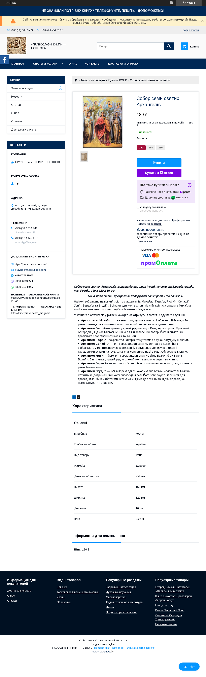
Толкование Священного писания (78, 592)
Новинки (62, 587)
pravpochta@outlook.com (30, 269)
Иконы (61, 597)
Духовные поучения (118, 592)
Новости (16, 96)
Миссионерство (116, 597)
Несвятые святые (166, 624)
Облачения (64, 602)
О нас (73, 63)
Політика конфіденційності (140, 647)
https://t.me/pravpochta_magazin (30, 313)
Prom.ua (122, 640)
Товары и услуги (44, 63)
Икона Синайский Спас (169, 610)
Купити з (152, 173)
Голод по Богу (164, 605)
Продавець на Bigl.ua (103, 644)
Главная (17, 63)
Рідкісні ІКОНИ (117, 80)
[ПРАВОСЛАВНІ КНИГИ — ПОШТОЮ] (16, 53)
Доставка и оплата (123, 63)
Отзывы (16, 121)
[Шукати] (169, 46)
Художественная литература (124, 602)
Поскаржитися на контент (108, 647)
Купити (159, 162)
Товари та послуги (92, 80)
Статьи (16, 104)
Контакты (92, 63)
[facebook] (74, 397)
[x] (78, 397)
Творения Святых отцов (121, 587)
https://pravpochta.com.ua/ (30, 263)
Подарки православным (121, 612)
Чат (192, 666)
